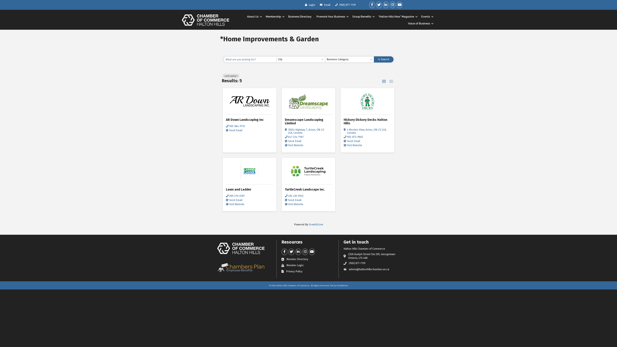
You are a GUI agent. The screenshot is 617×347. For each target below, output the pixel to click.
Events (425, 16)
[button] (384, 81)
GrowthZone (316, 224)
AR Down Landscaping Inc (245, 120)
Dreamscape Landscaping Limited (304, 121)
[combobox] (301, 59)
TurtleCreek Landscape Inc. (305, 189)
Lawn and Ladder (238, 189)
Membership (273, 16)
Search (385, 59)
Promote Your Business (331, 16)
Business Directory (300, 16)
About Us (253, 16)
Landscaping (230, 76)
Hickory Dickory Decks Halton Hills (365, 121)
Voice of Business (419, 23)
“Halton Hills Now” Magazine (396, 16)
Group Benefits (361, 16)
